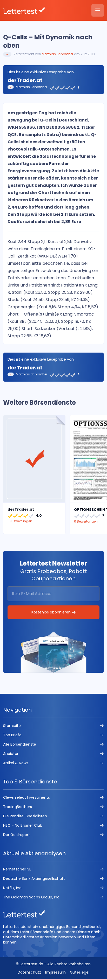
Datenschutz (29, 972)
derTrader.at (25, 80)
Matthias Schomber (57, 54)
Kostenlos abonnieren (51, 612)
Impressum (55, 972)
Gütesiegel (79, 972)
